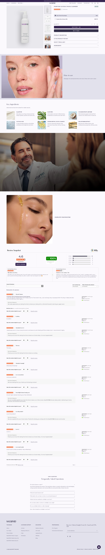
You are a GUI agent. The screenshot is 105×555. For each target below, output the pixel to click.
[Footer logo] (52, 521)
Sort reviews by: (76, 284)
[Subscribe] (97, 530)
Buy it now (76, 30)
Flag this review (34, 311)
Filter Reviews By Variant (88, 284)
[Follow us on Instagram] (70, 536)
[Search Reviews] (42, 286)
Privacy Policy (80, 549)
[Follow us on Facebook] (68, 536)
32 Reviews (65, 9)
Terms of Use (95, 549)
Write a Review (20, 264)
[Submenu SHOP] (9, 3)
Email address (71, 530)
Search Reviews (10, 284)
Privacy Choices (88, 549)
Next (74, 464)
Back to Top (20, 464)
